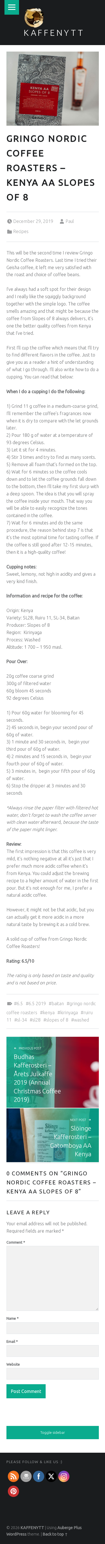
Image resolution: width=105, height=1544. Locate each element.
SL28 (36, 1019)
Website (13, 1364)
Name (12, 1318)
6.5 (20, 1003)
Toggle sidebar (52, 1432)
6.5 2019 (37, 1003)
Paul (70, 221)
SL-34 (22, 1019)
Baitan (58, 1003)
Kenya (49, 1012)
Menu (11, 7)
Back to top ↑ (55, 1534)
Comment (15, 1242)
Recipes (21, 231)
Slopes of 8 (57, 1019)
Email (12, 1341)
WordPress (16, 1534)
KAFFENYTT (54, 32)
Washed (81, 1019)
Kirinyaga (69, 1012)
